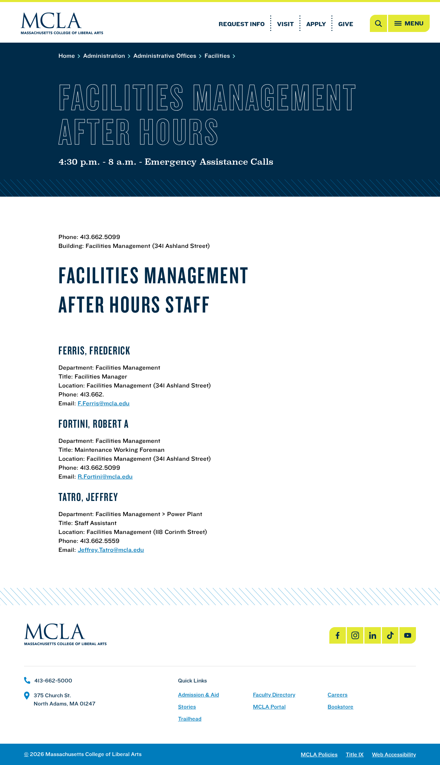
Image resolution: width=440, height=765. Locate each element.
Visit (285, 24)
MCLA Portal (269, 706)
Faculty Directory (274, 694)
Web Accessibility (394, 754)
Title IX (355, 754)
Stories (187, 706)
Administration (105, 55)
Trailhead (189, 718)
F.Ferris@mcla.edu (104, 403)
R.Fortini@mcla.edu (105, 476)
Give (345, 24)
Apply (316, 24)
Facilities (218, 55)
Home (67, 55)
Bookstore (340, 706)
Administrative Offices (165, 55)
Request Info (242, 24)
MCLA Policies (319, 754)
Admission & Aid (198, 694)
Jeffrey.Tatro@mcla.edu (111, 550)
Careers (338, 694)
